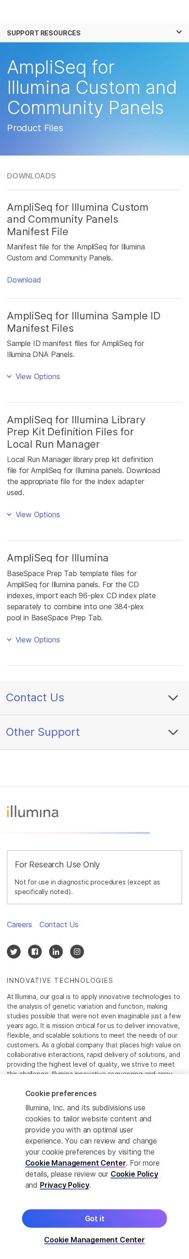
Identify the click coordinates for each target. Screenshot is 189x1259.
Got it (95, 1218)
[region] (94, 1166)
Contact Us (35, 697)
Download (24, 279)
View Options (36, 376)
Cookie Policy (134, 1173)
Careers (19, 924)
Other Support (43, 732)
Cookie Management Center (75, 1162)
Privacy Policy (64, 1185)
